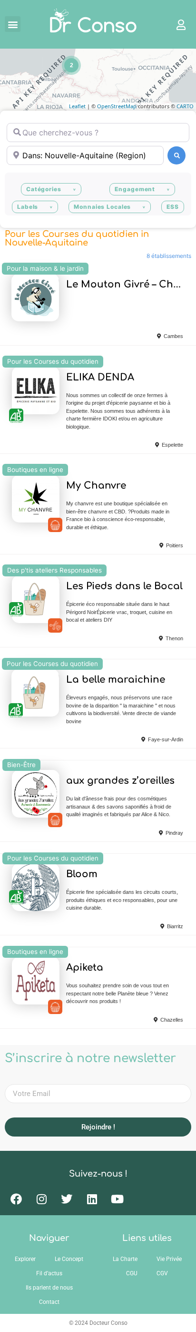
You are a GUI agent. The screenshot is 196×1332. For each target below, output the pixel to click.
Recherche (176, 155)
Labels (27, 206)
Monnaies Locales (102, 206)
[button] (12, 24)
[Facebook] (16, 1199)
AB (16, 416)
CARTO (185, 106)
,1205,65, (55, 625)
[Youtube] (117, 1199)
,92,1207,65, (55, 820)
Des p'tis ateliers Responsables (54, 570)
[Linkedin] (91, 1199)
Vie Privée (169, 1259)
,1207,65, (55, 525)
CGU (131, 1273)
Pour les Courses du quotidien (52, 361)
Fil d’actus (49, 1273)
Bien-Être (21, 764)
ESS (173, 206)
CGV (162, 1273)
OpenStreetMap (117, 106)
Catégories (43, 189)
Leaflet (77, 106)
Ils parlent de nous (49, 1287)
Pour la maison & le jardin (45, 268)
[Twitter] (66, 1199)
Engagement (135, 189)
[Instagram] (41, 1199)
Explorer (25, 1259)
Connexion (176, 24)
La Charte (125, 1259)
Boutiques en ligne (35, 469)
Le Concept (69, 1259)
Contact (49, 1302)
